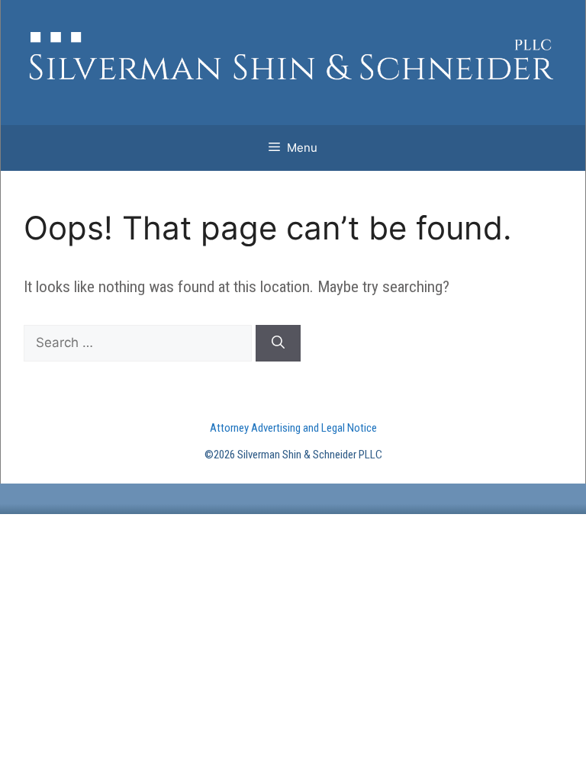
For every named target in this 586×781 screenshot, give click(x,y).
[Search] (278, 343)
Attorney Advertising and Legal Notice (293, 428)
